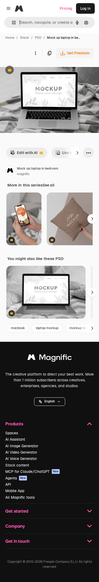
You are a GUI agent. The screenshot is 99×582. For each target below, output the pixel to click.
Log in (85, 8)
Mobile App (14, 490)
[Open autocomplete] (11, 23)
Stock (24, 38)
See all (48, 185)
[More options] (35, 53)
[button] (49, 401)
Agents (15, 478)
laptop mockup (47, 328)
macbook (18, 328)
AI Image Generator (21, 446)
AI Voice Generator (21, 458)
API (8, 484)
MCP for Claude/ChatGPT (32, 471)
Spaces (11, 433)
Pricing (66, 8)
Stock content (17, 465)
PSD (38, 38)
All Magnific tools (20, 497)
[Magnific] (49, 358)
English (49, 401)
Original (33, 70)
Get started (16, 511)
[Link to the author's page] (10, 171)
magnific (23, 174)
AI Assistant (15, 439)
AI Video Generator (21, 452)
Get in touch (17, 541)
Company (15, 526)
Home (9, 38)
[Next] (77, 152)
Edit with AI (23, 154)
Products (14, 423)
